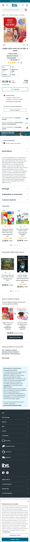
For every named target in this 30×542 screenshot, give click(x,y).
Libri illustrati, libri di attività (10, 352)
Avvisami (16, 89)
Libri (3, 350)
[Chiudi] (28, 501)
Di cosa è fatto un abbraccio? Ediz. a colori (22, 323)
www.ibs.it (6, 385)
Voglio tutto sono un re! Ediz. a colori (7, 323)
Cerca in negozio (15, 110)
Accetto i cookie (15, 539)
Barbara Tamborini (12, 56)
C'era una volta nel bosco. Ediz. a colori (7, 276)
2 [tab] (12, 245)
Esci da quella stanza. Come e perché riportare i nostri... (22, 276)
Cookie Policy (6, 532)
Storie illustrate (15, 354)
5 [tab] (17, 245)
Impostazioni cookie (15, 535)
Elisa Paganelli (11, 58)
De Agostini (14, 60)
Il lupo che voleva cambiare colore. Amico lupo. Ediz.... (7, 230)
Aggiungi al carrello (15, 337)
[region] (15, 520)
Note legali (5, 358)
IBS (8, 84)
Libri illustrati (6, 354)
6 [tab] (19, 245)
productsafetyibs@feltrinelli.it (12, 405)
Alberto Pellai (13, 54)
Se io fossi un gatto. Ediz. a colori (22, 230)
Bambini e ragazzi (11, 350)
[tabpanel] (15, 29)
